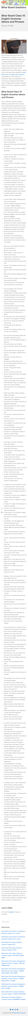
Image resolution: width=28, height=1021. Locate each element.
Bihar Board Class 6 (11, 1)
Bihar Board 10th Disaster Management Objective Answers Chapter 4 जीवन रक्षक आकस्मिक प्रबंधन (13, 963)
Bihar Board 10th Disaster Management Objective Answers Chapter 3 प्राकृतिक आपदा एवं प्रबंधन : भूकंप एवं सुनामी (13, 971)
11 (3, 4)
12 (7, 4)
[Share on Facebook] (1, 508)
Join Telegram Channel (16, 4)
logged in (12, 912)
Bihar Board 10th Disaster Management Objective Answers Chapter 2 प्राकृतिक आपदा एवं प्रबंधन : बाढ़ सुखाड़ (13, 978)
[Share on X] (1, 512)
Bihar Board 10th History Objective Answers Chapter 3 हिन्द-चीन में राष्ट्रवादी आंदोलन (12, 955)
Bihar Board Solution (20, 1013)
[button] (14, 2)
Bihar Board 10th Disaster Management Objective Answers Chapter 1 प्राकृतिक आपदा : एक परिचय (13, 986)
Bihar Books (10, 4)
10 (24, 1)
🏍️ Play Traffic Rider (23, 4)
